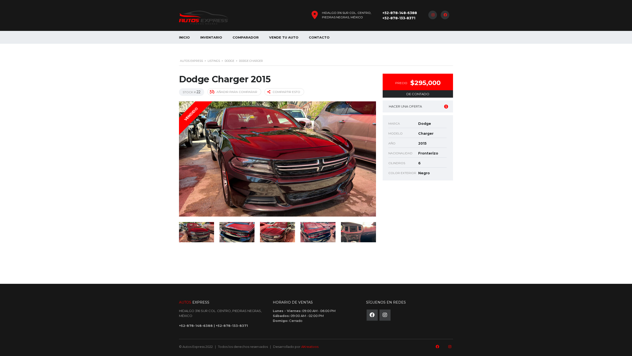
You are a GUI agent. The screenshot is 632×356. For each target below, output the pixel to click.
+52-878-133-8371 (398, 18)
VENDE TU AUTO (283, 37)
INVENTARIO (211, 37)
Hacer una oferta (405, 106)
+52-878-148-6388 (399, 13)
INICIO (184, 37)
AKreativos (309, 347)
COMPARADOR (246, 37)
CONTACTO (319, 37)
